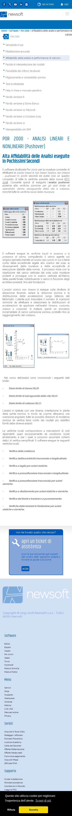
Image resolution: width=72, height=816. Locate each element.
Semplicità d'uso (14, 45)
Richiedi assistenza (13, 782)
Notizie (7, 705)
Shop (6, 691)
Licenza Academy (12, 742)
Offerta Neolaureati (13, 753)
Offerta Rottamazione (14, 749)
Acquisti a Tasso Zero (14, 731)
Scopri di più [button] (43, 800)
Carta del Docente (12, 745)
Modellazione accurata (18, 51)
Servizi (7, 688)
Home (4, 31)
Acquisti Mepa (11, 760)
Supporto (8, 695)
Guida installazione (13, 779)
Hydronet (8, 665)
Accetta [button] (33, 809)
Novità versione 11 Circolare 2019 (23, 116)
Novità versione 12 (15, 123)
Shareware (9, 698)
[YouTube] (15, 4)
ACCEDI (25, 569)
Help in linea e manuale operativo (23, 90)
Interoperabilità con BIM (18, 129)
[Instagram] (26, 4)
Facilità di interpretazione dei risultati (25, 64)
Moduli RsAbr (10, 672)
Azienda (8, 702)
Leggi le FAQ (10, 789)
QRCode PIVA (10, 763)
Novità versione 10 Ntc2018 (20, 110)
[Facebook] (4, 4)
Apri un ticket (48, 4)
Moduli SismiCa (11, 668)
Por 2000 (25, 31)
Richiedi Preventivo (13, 738)
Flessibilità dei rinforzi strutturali (23, 71)
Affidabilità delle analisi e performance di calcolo (52, 33)
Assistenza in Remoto (14, 786)
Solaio (7, 658)
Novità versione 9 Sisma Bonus (22, 103)
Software (14, 31)
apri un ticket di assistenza (36, 544)
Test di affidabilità (15, 84)
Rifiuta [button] (11, 809)
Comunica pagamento (14, 756)
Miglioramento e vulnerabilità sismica (26, 77)
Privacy (7, 716)
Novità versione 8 (15, 97)
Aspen (7, 651)
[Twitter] (10, 4)
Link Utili (8, 709)
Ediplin (7, 647)
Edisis (7, 644)
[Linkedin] (21, 4)
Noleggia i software (13, 735)
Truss (7, 661)
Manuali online (11, 712)
